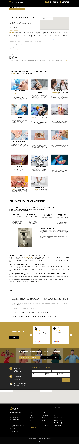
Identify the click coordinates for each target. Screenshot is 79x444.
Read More (43, 336)
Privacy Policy (32, 415)
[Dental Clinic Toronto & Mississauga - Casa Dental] (11, 2)
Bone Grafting (44, 430)
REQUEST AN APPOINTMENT (30, 357)
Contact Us (67, 5)
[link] (39, 441)
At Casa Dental (12, 73)
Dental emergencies (55, 92)
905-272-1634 (17, 368)
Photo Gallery (32, 424)
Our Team (32, 422)
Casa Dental (11, 32)
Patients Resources (59, 5)
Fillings (32, 117)
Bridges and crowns (15, 143)
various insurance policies (29, 257)
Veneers (43, 420)
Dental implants (35, 142)
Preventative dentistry (17, 93)
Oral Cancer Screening (58, 414)
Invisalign (53, 142)
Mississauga (32, 430)
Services (35, 5)
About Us (29, 5)
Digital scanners (35, 189)
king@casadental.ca (15, 417)
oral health (18, 49)
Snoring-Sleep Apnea (58, 417)
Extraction (44, 417)
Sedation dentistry (34, 94)
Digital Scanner (57, 407)
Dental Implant (45, 415)
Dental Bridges (44, 428)
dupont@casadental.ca (14, 30)
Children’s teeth (15, 119)
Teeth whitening (15, 189)
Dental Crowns (44, 426)
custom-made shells (17, 168)
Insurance (48, 5)
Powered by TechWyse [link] (39, 439)
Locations (41, 5)
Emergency (44, 412)
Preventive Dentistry (45, 410)
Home (25, 5)
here (38, 281)
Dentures (54, 167)
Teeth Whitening (45, 425)
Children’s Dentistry (45, 423)
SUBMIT (65, 379)
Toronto (31, 432)
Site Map (31, 417)
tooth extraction (43, 168)
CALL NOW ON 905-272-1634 (50, 357)
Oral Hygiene (56, 415)
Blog (52, 5)
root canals (58, 117)
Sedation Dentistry (57, 409)
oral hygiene (11, 44)
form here (65, 60)
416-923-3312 (17, 372)
